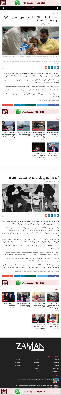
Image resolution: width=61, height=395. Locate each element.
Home (57, 14)
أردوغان (53, 271)
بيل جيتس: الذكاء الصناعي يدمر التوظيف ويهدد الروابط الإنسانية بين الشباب (35, 379)
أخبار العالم (50, 129)
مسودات (18, 360)
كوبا (49, 100)
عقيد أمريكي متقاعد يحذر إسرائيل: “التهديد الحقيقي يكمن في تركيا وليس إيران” (53, 306)
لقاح (40, 100)
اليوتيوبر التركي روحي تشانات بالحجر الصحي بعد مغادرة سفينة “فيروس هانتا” (8, 135)
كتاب (38, 371)
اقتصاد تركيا (56, 368)
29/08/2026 (27, 309)
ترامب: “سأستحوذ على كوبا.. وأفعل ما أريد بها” (53, 154)
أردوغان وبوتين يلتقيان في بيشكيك (9, 304)
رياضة (38, 366)
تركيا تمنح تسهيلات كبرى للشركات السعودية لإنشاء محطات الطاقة (23, 305)
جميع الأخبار (44, 24)
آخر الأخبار (53, 14)
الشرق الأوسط (55, 371)
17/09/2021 (56, 24)
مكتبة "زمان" (17, 366)
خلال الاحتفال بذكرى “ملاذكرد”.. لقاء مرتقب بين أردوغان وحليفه (39, 326)
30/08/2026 (56, 310)
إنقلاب (49, 271)
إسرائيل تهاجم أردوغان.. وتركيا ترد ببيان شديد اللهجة (39, 305)
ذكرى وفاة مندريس (27, 271)
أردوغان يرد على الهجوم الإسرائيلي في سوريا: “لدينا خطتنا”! (53, 326)
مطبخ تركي (17, 363)
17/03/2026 (56, 157)
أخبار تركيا (5, 129)
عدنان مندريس (18, 271)
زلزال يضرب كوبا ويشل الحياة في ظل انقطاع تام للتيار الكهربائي (38, 155)
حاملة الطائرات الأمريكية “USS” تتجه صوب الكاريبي (53, 134)
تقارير (38, 360)
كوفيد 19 (44, 100)
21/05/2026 (56, 138)
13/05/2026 (27, 138)
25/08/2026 (56, 330)
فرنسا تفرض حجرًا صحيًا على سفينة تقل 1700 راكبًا (24, 134)
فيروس (53, 100)
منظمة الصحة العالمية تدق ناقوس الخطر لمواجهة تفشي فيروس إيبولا (39, 135)
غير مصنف (37, 368)
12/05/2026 (12, 139)
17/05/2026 (42, 139)
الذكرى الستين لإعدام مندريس (39, 271)
